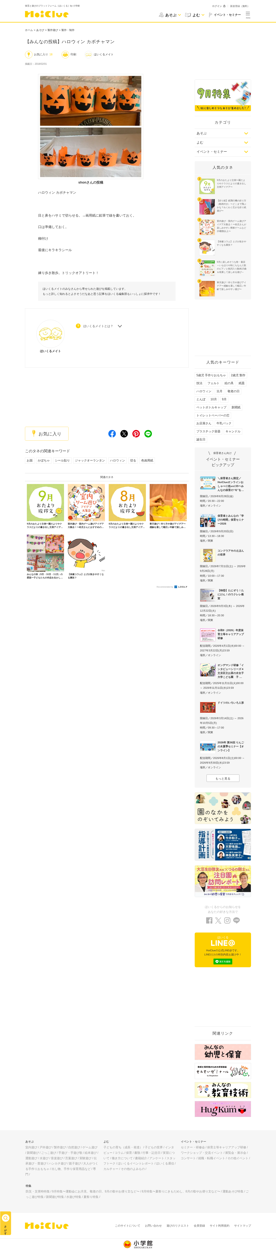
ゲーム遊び (89, 1147)
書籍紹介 (141, 1158)
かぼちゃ (44, 460)
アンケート (156, 1158)
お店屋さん (203, 423)
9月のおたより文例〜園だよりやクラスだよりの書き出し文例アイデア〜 (231, 183)
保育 (129, 1152)
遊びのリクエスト (178, 1225)
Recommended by (165, 587)
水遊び (44, 1158)
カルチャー (110, 1168)
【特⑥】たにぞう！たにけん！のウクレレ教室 (231, 594)
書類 (137, 1152)
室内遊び (31, 1147)
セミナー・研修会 (193, 1147)
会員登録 (199, 1225)
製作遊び (53, 30)
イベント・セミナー (212, 152)
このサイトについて (127, 1225)
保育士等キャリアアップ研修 (226, 1147)
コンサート (188, 1158)
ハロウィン (117, 460)
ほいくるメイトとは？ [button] (98, 326)
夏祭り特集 (91, 1196)
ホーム (29, 30)
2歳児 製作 (238, 375)
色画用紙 (147, 460)
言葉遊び (71, 1158)
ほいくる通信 (165, 1163)
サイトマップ (242, 1225)
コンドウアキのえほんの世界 (231, 552)
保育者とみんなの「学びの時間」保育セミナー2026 (231, 519)
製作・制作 (68, 30)
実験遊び (85, 1158)
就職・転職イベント (211, 1158)
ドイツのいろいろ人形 (231, 702)
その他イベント (237, 1158)
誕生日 (200, 439)
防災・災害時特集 (38, 1191)
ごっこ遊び (48, 1152)
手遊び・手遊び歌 (70, 1152)
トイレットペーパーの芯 (212, 415)
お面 (30, 460)
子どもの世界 (154, 1147)
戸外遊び (46, 1147)
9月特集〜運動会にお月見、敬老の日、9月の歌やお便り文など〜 (96, 1191)
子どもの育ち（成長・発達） (123, 1147)
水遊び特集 (73, 1196)
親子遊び (75, 1163)
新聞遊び (33, 1152)
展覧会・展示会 (235, 1152)
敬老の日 (234, 391)
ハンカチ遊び (58, 1163)
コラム (119, 1152)
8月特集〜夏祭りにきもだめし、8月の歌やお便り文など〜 (181, 1191)
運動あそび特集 (233, 1191)
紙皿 (242, 383)
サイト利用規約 (219, 1225)
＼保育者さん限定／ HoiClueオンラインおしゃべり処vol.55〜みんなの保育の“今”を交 (231, 484)
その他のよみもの (133, 1168)
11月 (219, 391)
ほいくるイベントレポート (136, 1163)
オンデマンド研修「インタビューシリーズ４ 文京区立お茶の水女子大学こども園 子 (232, 671)
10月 (213, 399)
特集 (28, 1185)
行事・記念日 (152, 1152)
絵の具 (229, 383)
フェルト (213, 383)
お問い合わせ (153, 1225)
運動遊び (31, 1158)
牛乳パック (224, 423)
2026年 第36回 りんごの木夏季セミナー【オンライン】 (231, 746)
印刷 (73, 54)
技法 (199, 383)
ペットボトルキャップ (211, 407)
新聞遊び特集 (55, 1196)
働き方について (122, 1158)
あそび (40, 30)
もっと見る (222, 778)
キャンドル (233, 431)
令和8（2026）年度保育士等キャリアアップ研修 (231, 634)
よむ (200, 142)
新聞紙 (236, 407)
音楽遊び (57, 1158)
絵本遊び (91, 1152)
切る (133, 460)
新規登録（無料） (240, 6)
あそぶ (202, 133)
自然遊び (74, 1147)
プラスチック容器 (208, 431)
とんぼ (200, 399)
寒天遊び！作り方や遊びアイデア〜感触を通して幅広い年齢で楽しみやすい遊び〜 (231, 286)
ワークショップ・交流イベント (202, 1152)
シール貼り (62, 460)
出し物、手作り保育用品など (71, 1168)
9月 (224, 399)
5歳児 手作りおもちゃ (211, 375)
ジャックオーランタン (90, 460)
